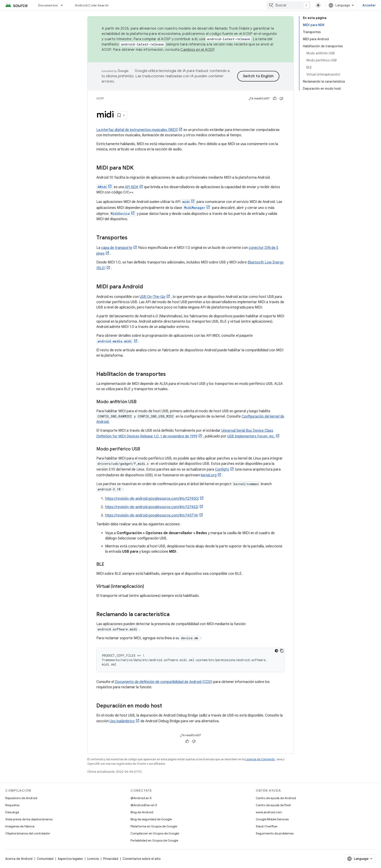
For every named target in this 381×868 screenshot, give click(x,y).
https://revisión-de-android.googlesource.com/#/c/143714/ (151, 515)
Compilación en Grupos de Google (155, 833)
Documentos (48, 5)
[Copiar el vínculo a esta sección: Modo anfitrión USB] (140, 402)
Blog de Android (142, 812)
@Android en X (141, 798)
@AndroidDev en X (144, 805)
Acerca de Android (18, 858)
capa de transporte (116, 248)
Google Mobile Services (272, 819)
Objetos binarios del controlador (27, 833)
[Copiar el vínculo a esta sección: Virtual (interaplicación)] (148, 586)
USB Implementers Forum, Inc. (251, 436)
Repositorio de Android (21, 798)
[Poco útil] (281, 98)
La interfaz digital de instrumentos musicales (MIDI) (137, 130)
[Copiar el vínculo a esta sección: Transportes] (131, 238)
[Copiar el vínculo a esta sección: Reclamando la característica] (174, 614)
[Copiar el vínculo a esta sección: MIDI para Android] (147, 287)
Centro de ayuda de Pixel (273, 805)
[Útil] (274, 98)
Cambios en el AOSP (197, 49)
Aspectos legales (70, 858)
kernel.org (209, 475)
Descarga (12, 812)
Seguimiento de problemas (274, 833)
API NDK (131, 187)
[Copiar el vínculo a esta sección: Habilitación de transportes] (170, 374)
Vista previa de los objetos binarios (28, 819)
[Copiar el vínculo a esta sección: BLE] (108, 564)
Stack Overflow (266, 826)
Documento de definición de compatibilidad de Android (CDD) (163, 682)
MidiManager (194, 208)
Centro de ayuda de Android (276, 798)
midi (186, 202)
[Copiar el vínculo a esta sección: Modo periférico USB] (144, 449)
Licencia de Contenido (260, 759)
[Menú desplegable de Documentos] (64, 5)
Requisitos (12, 805)
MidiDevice (120, 214)
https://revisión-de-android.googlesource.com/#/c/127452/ (151, 507)
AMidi (102, 187)
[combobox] (289, 5)
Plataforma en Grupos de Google (154, 826)
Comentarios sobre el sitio (142, 858)
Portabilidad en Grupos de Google (154, 840)
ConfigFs (222, 469)
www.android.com (269, 812)
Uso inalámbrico (122, 721)
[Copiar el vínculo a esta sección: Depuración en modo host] (166, 706)
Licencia (93, 858)
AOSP (100, 98)
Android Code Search (91, 5)
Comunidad (45, 858)
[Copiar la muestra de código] (281, 650)
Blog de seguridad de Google (151, 819)
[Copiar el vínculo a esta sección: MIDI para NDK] (138, 168)
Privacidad (110, 858)
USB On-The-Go (152, 297)
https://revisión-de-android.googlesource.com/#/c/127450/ (152, 498)
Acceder (369, 5)
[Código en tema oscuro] (276, 650)
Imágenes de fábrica (19, 826)
